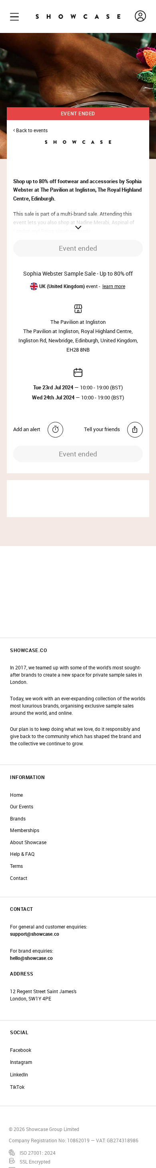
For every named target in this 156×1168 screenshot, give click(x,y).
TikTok (17, 1087)
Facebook (20, 1050)
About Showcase (28, 842)
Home (16, 795)
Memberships (24, 830)
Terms (16, 866)
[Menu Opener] (14, 16)
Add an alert (26, 429)
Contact (18, 878)
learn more (113, 286)
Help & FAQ (22, 854)
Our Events (21, 806)
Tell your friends (102, 429)
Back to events (31, 130)
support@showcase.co (34, 934)
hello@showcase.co (31, 958)
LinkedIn (19, 1074)
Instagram (21, 1062)
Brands (18, 818)
